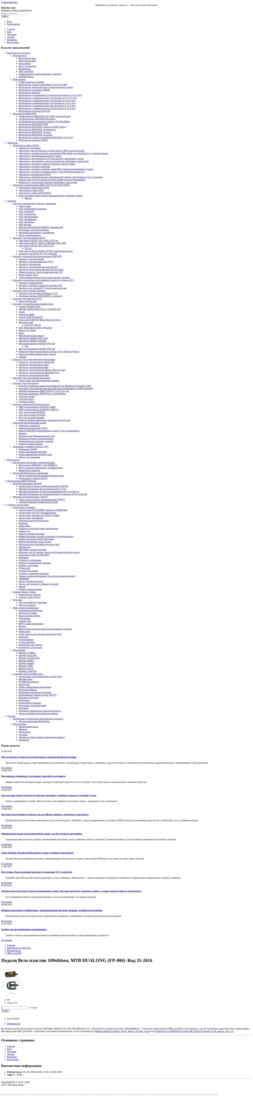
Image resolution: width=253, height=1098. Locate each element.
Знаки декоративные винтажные (35, 687)
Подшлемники (26, 639)
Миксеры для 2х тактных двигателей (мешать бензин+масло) (49, 552)
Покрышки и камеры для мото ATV (31, 446)
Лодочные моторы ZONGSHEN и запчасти (40, 296)
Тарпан (22, 357)
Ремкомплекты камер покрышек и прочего (40, 74)
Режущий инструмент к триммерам (36, 232)
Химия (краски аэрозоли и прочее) (36, 441)
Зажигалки (24, 684)
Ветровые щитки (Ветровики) (34, 520)
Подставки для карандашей (32, 705)
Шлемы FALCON (27, 655)
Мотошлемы (19, 650)
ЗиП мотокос (25, 224)
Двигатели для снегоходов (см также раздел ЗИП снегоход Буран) (52, 150)
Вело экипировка (27, 66)
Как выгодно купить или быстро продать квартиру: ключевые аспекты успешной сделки (48, 795)
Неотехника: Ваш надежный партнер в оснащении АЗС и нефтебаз (36, 872)
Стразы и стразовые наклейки (34, 573)
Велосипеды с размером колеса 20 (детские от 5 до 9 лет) (47, 108)
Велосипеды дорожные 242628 (34, 90)
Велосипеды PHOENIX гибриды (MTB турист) (42, 127)
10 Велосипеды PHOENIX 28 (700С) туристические (45, 116)
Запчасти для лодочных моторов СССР (38, 293)
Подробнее (6, 768)
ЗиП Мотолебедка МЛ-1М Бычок (35, 327)
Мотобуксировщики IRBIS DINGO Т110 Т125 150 (44, 391)
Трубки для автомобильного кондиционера (24, 929)
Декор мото (24, 526)
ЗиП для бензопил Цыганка (32, 209)
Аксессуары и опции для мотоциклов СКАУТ (42, 499)
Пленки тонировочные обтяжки (35, 563)
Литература (24, 547)
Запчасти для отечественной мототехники (34, 359)
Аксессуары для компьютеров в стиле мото (40, 676)
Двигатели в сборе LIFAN (26, 145)
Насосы (22, 433)
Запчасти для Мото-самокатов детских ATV (41, 285)
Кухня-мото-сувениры (30, 703)
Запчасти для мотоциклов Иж (33, 367)
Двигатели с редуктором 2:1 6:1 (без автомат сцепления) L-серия (51, 158)
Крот (21, 333)
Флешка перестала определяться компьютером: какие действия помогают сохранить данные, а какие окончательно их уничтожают (71, 891)
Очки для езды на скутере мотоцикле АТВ (40, 634)
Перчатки (23, 637)
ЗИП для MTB (26, 71)
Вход (9, 21)
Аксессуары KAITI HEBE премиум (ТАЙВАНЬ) (43, 510)
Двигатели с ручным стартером (34, 166)
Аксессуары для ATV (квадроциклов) (37, 512)
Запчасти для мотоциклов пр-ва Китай (38, 267)
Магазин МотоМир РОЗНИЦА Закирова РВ (41, 227)
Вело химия (25, 63)
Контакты (12, 39)
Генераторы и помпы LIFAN (33, 478)
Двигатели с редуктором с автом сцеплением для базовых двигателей (54, 161)
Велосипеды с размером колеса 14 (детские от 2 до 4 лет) (47, 100)
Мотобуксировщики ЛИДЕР (27, 483)
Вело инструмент (27, 61)
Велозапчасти (20, 55)
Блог (9, 32)
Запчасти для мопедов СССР (27, 298)
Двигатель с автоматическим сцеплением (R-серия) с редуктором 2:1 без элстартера (61, 177)
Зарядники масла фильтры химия (29, 423)
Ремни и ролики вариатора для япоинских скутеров (45, 420)
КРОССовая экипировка (31, 623)
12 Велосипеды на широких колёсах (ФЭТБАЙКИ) (44, 121)
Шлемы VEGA (26, 668)
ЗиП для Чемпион (28, 219)
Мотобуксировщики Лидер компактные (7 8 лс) (42, 489)
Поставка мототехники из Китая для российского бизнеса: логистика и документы (45, 814)
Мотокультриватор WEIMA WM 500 (37, 343)
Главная (11, 29)
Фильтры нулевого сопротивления (36, 438)
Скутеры (23, 734)
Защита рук (24, 531)
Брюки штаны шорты (29, 615)
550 (26, 346)
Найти (5, 16)
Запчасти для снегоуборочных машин (32, 378)
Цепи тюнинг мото (28, 275)
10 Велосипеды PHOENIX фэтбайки (37, 119)
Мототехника (19, 724)
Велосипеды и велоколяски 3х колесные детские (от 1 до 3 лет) (50, 95)
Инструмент (13, 460)
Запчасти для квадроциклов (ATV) (36, 261)
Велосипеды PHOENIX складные (35, 135)
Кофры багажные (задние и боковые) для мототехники (46, 536)
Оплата (10, 37)
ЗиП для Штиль (26, 222)
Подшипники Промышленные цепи (37, 436)
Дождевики (24, 618)
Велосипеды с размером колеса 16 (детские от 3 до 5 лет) (47, 103)
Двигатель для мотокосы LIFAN (35, 174)
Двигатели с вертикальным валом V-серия (40, 156)
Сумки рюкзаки (27, 642)
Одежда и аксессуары (18, 504)
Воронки (23, 523)
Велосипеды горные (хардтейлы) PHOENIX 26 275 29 (46, 137)
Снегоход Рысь (26, 399)
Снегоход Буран (27, 396)
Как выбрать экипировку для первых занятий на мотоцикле (33, 776)
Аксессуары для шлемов (31, 518)
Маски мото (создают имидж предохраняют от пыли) (45, 629)
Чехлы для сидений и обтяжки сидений (38, 584)
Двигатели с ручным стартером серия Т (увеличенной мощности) (51, 172)
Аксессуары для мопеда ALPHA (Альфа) (39, 515)
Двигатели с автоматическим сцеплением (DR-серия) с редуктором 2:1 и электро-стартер (63, 153)
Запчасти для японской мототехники (31, 404)
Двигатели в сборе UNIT (31, 190)
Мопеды (23, 729)
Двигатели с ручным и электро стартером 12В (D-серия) (47, 164)
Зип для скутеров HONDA (32, 412)
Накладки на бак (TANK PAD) (34, 555)
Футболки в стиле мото (30, 647)
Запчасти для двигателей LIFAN (29, 238)
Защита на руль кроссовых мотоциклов (38, 528)
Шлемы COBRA (27, 652)
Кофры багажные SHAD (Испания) (36, 539)
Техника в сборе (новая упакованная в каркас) (42, 737)
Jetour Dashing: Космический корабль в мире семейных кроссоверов (37, 853)
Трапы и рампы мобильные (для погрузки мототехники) (47, 576)
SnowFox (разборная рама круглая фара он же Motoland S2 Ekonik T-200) (55, 386)
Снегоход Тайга (27, 401)
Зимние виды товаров (30, 594)
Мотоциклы (25, 732)
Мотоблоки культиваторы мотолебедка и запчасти (38, 719)
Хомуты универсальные (31, 444)
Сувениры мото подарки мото (28, 674)
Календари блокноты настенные (35, 692)
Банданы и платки (28, 613)
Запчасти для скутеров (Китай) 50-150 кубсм (41, 269)
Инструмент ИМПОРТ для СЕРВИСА (38, 465)
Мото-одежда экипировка (26, 608)
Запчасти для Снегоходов (25, 383)
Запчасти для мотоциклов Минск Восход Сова (42, 370)
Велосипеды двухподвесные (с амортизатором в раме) (46, 87)
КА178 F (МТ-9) (33, 325)
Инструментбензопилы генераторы (30, 473)
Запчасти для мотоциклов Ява (34, 375)
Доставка (11, 34)
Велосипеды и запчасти (19, 53)
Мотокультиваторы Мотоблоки (34, 721)
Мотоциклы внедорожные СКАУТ (30, 497)
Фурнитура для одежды (30, 645)
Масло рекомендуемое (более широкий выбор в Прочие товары (50, 195)
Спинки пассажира (28, 571)
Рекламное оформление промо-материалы (40, 711)
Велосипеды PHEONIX (24, 113)
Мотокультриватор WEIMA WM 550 (37, 349)
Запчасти (11, 201)
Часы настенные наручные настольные (38, 713)
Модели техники (27, 605)
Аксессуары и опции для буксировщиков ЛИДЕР (43, 486)
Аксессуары (25, 206)
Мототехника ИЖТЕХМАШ (21, 481)
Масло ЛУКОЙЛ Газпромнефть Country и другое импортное (49, 431)
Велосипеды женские (29, 92)
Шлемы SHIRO (26, 660)
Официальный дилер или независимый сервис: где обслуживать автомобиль (41, 833)
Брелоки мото (26, 679)
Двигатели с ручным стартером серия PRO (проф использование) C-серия (56, 169)
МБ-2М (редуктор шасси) (31, 335)
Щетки (22, 586)
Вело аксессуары (27, 58)
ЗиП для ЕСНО (26, 211)
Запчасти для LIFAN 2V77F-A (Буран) (38, 253)
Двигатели (12, 143)
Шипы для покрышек (29, 457)
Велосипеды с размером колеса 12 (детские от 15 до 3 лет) (48, 98)
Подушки (23, 708)
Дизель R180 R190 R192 (31, 317)
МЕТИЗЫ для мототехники (32, 549)
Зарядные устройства (29, 425)
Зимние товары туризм (24, 592)
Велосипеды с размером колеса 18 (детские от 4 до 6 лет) (47, 106)
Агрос (22, 312)
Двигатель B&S (26, 314)
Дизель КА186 (26, 322)
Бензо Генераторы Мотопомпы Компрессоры (41, 475)
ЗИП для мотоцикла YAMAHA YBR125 (39, 409)
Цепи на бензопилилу (30, 235)
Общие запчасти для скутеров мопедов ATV (41, 272)
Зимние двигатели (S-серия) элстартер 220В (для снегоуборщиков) (52, 179)
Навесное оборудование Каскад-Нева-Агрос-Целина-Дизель (49, 351)
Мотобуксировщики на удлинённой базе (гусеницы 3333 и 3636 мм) (53, 494)
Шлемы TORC (26, 666)
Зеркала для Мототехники (32, 534)
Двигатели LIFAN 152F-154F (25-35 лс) (38, 240)
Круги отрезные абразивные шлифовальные (41, 468)
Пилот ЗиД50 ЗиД (28, 301)
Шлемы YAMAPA (28, 671)
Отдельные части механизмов (34, 230)
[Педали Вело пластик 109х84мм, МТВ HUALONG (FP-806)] (12, 995)
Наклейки (24, 557)
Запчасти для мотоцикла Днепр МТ (36, 362)
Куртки (22, 626)
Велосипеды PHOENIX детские (35, 132)
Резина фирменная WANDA (33, 452)
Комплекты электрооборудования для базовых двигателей (48, 182)
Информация (13, 1023)
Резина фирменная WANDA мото (35, 454)
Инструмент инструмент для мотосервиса (34, 462)
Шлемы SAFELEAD (29, 658)
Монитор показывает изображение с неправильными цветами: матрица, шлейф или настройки (51, 910)
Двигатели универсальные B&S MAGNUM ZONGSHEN (41, 185)
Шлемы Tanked (26, 663)
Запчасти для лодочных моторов (29, 290)
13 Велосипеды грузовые (31, 82)
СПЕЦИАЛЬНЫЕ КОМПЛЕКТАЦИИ (38, 502)
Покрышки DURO (28, 449)
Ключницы (24, 700)
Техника (11, 716)
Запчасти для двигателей (31, 259)
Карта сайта (13, 42)
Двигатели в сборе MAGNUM (34, 187)
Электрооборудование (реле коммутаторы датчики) (44, 277)
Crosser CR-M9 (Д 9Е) (29, 306)
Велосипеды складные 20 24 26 (34, 111)
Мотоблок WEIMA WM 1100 (33, 338)
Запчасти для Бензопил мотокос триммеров (34, 203)
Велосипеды (19, 79)
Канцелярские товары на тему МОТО (38, 695)
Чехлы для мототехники (31, 581)
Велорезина (24, 69)
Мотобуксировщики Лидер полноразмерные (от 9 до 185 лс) (49, 491)
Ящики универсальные (30, 589)
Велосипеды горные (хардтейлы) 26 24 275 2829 (43, 84)
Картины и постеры (29, 697)
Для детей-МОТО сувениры (33, 602)
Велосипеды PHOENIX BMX (33, 124)
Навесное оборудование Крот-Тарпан (37, 354)
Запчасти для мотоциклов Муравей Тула (39, 372)
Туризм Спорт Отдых (29, 597)
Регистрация (13, 24)
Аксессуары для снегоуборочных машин (39, 380)
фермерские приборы (29, 470)
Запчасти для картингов (31, 283)
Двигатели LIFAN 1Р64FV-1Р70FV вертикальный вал (46, 251)
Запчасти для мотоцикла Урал (34, 364)
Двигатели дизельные (30, 148)
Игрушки (17, 600)
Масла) (28, 198)
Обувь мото (24, 631)
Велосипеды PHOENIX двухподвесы (37, 129)
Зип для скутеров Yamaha (31, 417)
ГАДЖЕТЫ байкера (29, 682)
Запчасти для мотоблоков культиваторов (33, 304)
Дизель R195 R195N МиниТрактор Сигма (40, 320)
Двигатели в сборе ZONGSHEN (35, 193)
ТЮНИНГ (24, 578)
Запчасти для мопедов (30, 264)
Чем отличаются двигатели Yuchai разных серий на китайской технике (39, 757)
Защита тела (25, 621)
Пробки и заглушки (28, 565)
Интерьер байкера (28, 689)
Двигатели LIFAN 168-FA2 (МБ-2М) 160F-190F (42, 243)
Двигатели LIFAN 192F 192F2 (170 (36, 246)
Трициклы (24, 740)
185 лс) (28, 248)
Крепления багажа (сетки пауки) (35, 541)
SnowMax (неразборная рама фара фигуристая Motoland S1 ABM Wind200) (56, 388)
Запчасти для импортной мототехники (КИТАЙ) (37, 256)
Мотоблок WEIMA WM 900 (32, 341)
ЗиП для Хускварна (28, 216)
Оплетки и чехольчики (30, 560)
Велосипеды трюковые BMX (33, 140)
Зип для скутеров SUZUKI (32, 415)
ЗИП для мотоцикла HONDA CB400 (37, 407)
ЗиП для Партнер (27, 214)
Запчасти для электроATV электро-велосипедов (43, 288)
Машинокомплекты (28, 726)
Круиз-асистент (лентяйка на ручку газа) (39, 544)
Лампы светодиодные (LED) (33, 428)
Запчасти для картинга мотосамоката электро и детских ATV (43, 280)
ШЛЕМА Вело (26, 76)
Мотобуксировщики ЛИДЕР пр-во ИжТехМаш (42, 394)
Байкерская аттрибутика (31, 610)
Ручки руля (24, 568)
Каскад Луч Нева (27, 330)
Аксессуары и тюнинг (24, 507)
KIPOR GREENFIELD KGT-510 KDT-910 (40, 309)
